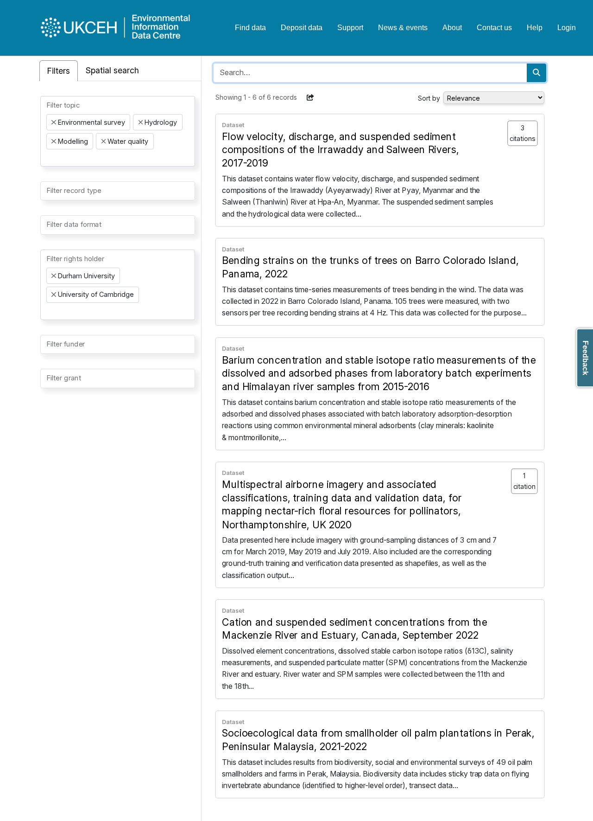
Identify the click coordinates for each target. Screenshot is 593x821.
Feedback (585, 357)
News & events (403, 28)
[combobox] (117, 131)
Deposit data (301, 28)
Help (535, 28)
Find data (250, 28)
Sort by (429, 98)
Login (566, 28)
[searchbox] (49, 157)
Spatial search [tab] (112, 70)
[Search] (536, 73)
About (452, 28)
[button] (310, 97)
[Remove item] (53, 122)
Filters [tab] (58, 71)
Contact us (494, 28)
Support (350, 28)
